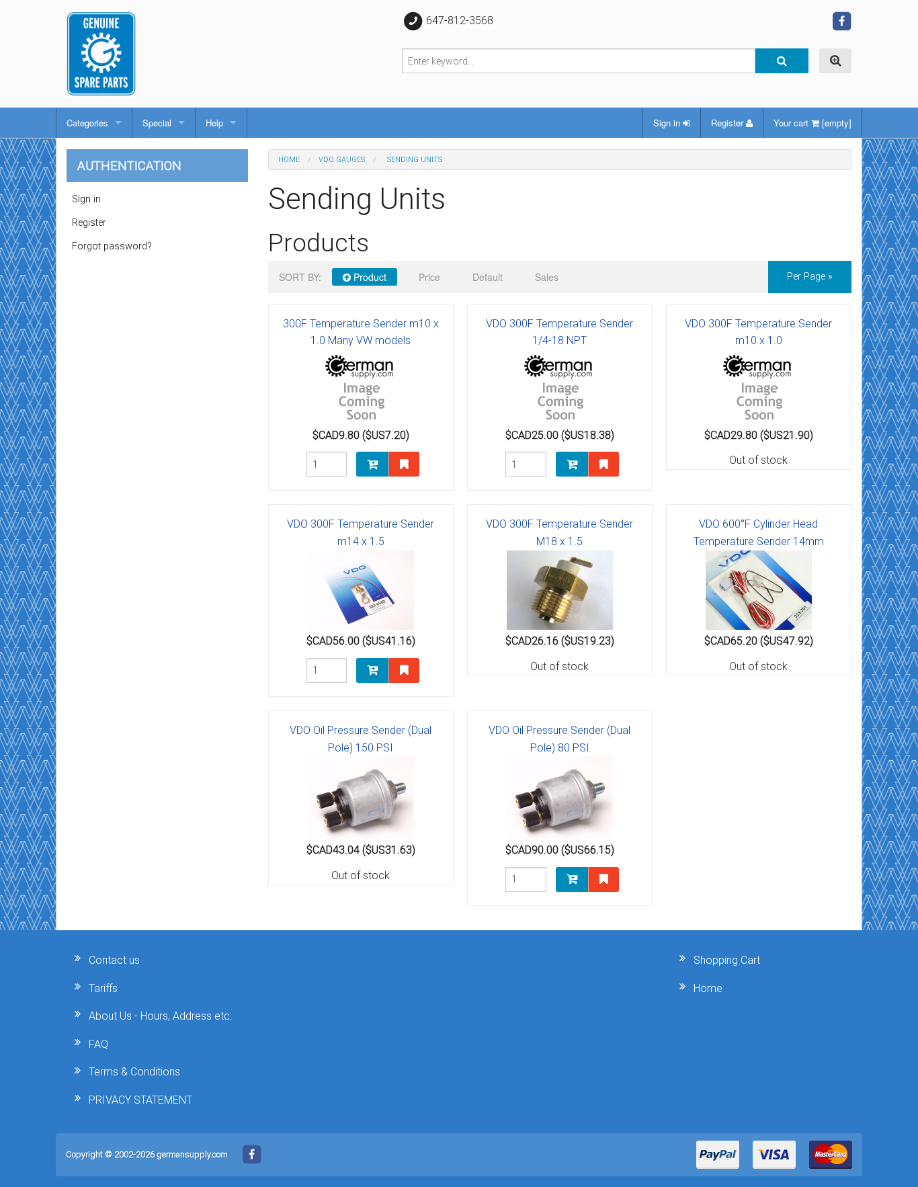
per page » (810, 276)
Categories (87, 122)
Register (728, 122)
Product (368, 277)
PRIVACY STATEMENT (140, 1100)
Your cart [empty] (812, 122)
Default (487, 277)
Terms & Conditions (134, 1071)
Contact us (114, 960)
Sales (546, 277)
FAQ (98, 1044)
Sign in (668, 122)
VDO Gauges (342, 159)
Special (156, 122)
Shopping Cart (727, 960)
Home (289, 159)
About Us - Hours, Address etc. (161, 1016)
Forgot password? (112, 246)
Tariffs (103, 988)
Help (214, 122)
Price (429, 277)
